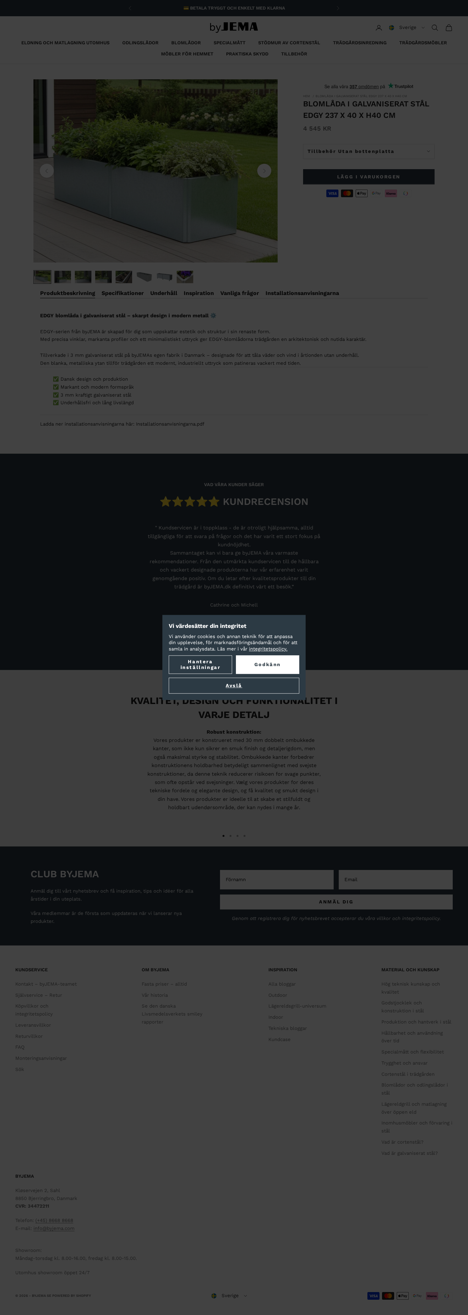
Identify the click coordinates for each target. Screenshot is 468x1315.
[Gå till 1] (42, 277)
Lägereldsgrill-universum (297, 1006)
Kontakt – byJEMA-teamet (46, 984)
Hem (306, 96)
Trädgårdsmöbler (423, 42)
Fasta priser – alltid (164, 984)
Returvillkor (29, 1036)
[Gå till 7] (165, 277)
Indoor (275, 1017)
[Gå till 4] (103, 277)
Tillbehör (294, 53)
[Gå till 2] (63, 277)
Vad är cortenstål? (402, 1142)
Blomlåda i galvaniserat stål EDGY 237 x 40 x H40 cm (361, 96)
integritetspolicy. (268, 649)
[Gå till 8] (185, 277)
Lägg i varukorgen (369, 177)
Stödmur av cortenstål (289, 42)
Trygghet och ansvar (404, 1063)
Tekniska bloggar (287, 1028)
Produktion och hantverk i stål (416, 1022)
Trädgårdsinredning (359, 42)
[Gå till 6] (144, 277)
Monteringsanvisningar (41, 1058)
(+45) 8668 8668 (54, 1220)
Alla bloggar (282, 984)
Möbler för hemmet (187, 53)
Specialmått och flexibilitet (412, 1052)
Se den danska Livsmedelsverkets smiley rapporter (172, 1014)
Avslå (234, 686)
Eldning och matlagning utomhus (65, 42)
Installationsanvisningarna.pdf (170, 424)
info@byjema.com (53, 1228)
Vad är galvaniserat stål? (409, 1153)
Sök (19, 1069)
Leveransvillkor (33, 1025)
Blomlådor (186, 42)
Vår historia (155, 995)
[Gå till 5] (124, 277)
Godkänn (267, 665)
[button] (407, 27)
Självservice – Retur (38, 995)
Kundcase (279, 1039)
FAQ (20, 1047)
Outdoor (277, 995)
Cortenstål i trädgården (408, 1074)
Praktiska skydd (247, 53)
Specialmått (229, 42)
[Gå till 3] (83, 277)
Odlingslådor (140, 42)
